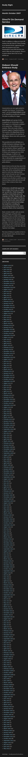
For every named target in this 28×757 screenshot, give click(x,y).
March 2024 (7, 323)
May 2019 (6, 437)
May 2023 (6, 341)
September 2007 (8, 694)
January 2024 (7, 327)
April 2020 (6, 415)
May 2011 (6, 624)
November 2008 (8, 670)
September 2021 (8, 381)
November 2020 (8, 401)
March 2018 (7, 465)
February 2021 (8, 395)
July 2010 (6, 642)
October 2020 (7, 403)
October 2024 (7, 309)
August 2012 (7, 597)
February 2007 (8, 706)
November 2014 (8, 545)
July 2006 (6, 720)
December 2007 (8, 688)
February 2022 (8, 371)
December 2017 (8, 471)
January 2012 (7, 608)
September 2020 (8, 405)
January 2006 (7, 732)
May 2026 (6, 271)
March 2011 (7, 628)
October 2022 (7, 355)
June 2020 (6, 411)
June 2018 (6, 459)
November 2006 (8, 712)
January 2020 (7, 421)
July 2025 (6, 291)
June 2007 (6, 698)
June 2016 (6, 507)
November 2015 (8, 521)
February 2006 (8, 730)
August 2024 (7, 313)
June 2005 (6, 746)
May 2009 (6, 664)
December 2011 (8, 610)
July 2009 (6, 660)
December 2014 (8, 543)
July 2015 (6, 529)
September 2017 (8, 477)
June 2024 (6, 317)
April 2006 (7, 726)
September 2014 (8, 549)
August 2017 (7, 479)
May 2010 (6, 646)
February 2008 (8, 684)
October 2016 (7, 499)
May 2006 (6, 724)
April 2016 (6, 511)
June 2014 (6, 555)
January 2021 (7, 397)
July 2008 (6, 678)
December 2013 (8, 565)
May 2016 (6, 509)
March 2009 (7, 666)
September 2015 (8, 525)
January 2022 (7, 373)
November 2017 (8, 473)
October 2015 (7, 523)
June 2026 (6, 269)
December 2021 (8, 375)
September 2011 (8, 616)
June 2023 (6, 339)
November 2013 (8, 567)
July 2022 (6, 361)
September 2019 (8, 429)
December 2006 (8, 710)
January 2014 (7, 563)
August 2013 (7, 573)
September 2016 (8, 501)
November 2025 (8, 283)
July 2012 (6, 599)
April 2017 (6, 487)
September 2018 (8, 453)
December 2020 (8, 399)
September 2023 (8, 335)
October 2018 (7, 451)
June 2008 (6, 680)
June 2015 (6, 531)
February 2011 (7, 630)
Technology (21, 59)
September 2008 (8, 674)
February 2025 (8, 301)
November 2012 (8, 591)
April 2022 (6, 367)
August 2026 (7, 265)
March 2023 (7, 345)
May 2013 (6, 579)
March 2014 (7, 559)
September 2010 (8, 638)
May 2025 (6, 295)
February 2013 (8, 585)
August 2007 (7, 696)
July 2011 (6, 620)
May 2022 (6, 365)
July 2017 (6, 481)
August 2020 (7, 407)
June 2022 (6, 363)
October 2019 (7, 427)
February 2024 (8, 325)
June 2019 (6, 435)
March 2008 (7, 682)
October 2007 (7, 692)
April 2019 (6, 439)
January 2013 (7, 587)
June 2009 (6, 662)
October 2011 (7, 614)
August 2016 (7, 503)
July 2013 (6, 575)
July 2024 (6, 315)
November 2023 (8, 331)
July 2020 (6, 409)
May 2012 (6, 603)
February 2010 (8, 652)
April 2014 (6, 557)
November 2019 (8, 425)
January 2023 (7, 349)
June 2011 (6, 622)
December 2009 (8, 654)
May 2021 (6, 389)
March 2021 (7, 393)
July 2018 (6, 457)
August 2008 (7, 676)
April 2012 (6, 605)
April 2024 (6, 321)
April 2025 (6, 297)
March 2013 (7, 583)
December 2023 (8, 329)
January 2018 (7, 469)
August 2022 (7, 359)
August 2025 (7, 289)
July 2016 (6, 505)
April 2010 (6, 648)
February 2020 (8, 419)
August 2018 (7, 455)
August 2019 (7, 431)
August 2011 (7, 618)
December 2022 (8, 351)
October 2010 (7, 636)
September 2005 (8, 740)
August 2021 (7, 383)
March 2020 (7, 417)
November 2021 (8, 377)
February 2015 (8, 539)
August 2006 (7, 718)
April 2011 (6, 626)
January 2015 (7, 541)
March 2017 (7, 489)
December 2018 (8, 447)
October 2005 (7, 738)
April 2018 (6, 463)
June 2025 (6, 293)
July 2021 (6, 385)
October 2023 (7, 333)
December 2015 (8, 519)
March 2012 (7, 606)
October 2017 (7, 475)
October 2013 (7, 569)
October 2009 (7, 656)
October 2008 (7, 672)
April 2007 (6, 702)
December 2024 (8, 305)
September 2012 (8, 595)
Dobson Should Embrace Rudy (10, 66)
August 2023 (7, 337)
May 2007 (6, 700)
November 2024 (8, 307)
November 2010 (8, 634)
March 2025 (7, 299)
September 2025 (8, 287)
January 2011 (7, 632)
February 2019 (8, 443)
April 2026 (7, 273)
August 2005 (7, 742)
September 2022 (8, 357)
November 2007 (8, 690)
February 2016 (8, 515)
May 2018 (6, 461)
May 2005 (6, 748)
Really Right (7, 5)
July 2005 (6, 744)
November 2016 (8, 497)
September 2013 (8, 571)
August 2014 (7, 551)
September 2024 (8, 311)
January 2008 (7, 686)
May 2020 (6, 413)
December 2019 (8, 423)
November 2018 (8, 449)
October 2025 (7, 285)
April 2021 (6, 391)
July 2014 (6, 553)
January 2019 (7, 445)
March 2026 (7, 275)
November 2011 (8, 612)
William (6, 59)
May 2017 (6, 485)
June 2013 (6, 577)
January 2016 (7, 517)
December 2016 (8, 495)
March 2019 (7, 441)
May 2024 (6, 319)
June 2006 (6, 722)
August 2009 (7, 658)
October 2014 (7, 547)
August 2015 (7, 527)
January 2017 (7, 493)
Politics (8, 241)
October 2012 (7, 593)
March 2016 (7, 513)
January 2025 (7, 303)
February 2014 (8, 561)
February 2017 (8, 491)
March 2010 (7, 650)
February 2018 (8, 467)
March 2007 (7, 704)
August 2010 (7, 640)
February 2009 (8, 668)
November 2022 (8, 353)
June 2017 (6, 483)
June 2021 (6, 387)
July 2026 (6, 267)
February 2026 (8, 277)
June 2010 (6, 644)
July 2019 (6, 433)
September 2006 (8, 716)
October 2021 (7, 379)
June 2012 (6, 601)
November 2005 (8, 736)
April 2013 (6, 581)
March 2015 (7, 537)
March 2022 (7, 369)
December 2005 (8, 734)
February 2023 (8, 347)
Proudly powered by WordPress (16, 754)
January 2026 (7, 279)
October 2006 (7, 714)
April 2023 (6, 343)
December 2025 (8, 281)
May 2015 (6, 533)
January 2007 (7, 708)
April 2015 (6, 535)
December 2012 (8, 589)
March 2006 (7, 728)
